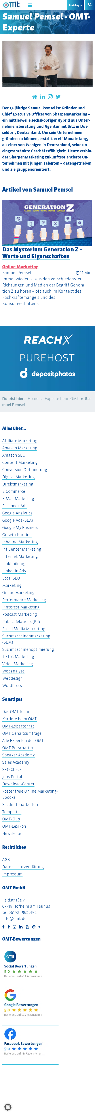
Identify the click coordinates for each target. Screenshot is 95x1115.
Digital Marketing (18, 476)
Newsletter (12, 833)
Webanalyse (13, 671)
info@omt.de (14, 918)
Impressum (12, 874)
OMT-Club (11, 819)
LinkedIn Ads (14, 570)
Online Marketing (20, 266)
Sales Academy (15, 762)
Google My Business (20, 527)
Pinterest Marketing (21, 607)
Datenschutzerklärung (23, 866)
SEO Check (12, 769)
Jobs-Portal (12, 776)
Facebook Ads (14, 505)
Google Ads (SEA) (17, 520)
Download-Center (18, 783)
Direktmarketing (17, 484)
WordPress (12, 685)
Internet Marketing (20, 556)
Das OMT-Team (15, 711)
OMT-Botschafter (17, 747)
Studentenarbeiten (20, 804)
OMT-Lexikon (14, 826)
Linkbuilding (13, 563)
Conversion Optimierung (24, 469)
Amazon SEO (13, 455)
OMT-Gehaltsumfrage (22, 733)
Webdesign (12, 678)
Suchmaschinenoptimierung (28, 649)
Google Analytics (17, 513)
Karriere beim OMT (19, 718)
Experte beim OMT (62, 398)
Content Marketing (20, 462)
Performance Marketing (24, 599)
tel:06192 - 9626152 (19, 912)
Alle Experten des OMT (23, 740)
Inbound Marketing (20, 541)
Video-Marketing (17, 663)
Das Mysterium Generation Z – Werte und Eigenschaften (42, 253)
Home (33, 398)
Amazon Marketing (19, 447)
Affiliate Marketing (19, 440)
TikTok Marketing (18, 656)
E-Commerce (13, 491)
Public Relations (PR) (21, 621)
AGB (6, 859)
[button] (8, 1107)
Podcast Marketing (19, 614)
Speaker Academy (18, 755)
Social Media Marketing (23, 628)
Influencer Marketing (21, 549)
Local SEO (11, 578)
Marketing (11, 585)
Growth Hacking (17, 534)
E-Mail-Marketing (18, 498)
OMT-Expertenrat (18, 726)
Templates (11, 811)
